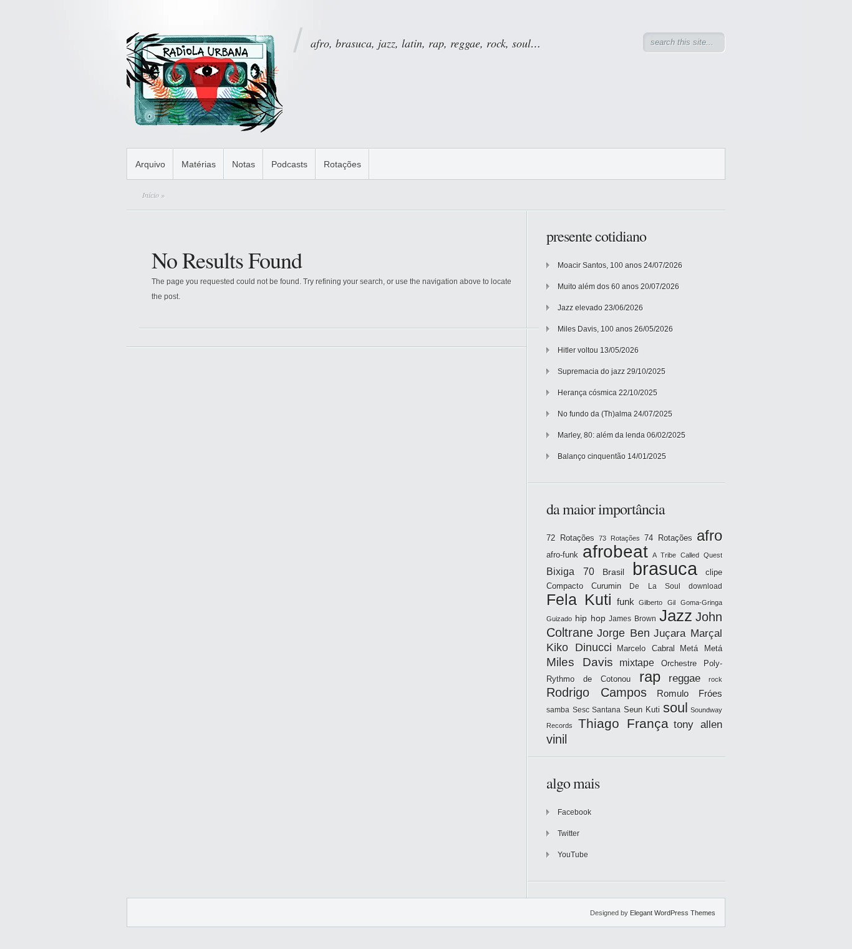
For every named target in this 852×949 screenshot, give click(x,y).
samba (557, 710)
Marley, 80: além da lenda (601, 435)
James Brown (632, 618)
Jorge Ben (623, 633)
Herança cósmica (587, 392)
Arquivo (150, 164)
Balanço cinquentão (592, 456)
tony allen (698, 724)
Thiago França (623, 723)
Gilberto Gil (657, 602)
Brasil (613, 572)
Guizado (559, 618)
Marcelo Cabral (646, 648)
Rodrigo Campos (596, 692)
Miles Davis (579, 662)
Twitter (568, 833)
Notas (243, 164)
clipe (713, 572)
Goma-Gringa (701, 602)
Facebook (574, 812)
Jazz (675, 615)
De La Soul (654, 586)
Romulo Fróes (689, 694)
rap (650, 677)
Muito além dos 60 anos (598, 286)
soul (675, 707)
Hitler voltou (578, 350)
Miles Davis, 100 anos (595, 329)
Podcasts (289, 164)
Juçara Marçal (688, 633)
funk (625, 602)
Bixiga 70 (570, 571)
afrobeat (615, 551)
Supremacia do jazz (591, 371)
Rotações (342, 164)
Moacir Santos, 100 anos (600, 265)
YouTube (573, 854)
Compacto (564, 586)
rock (715, 679)
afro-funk (562, 554)
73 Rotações (619, 538)
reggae (684, 678)
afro (709, 535)
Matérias (199, 164)
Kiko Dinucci (579, 647)
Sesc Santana (597, 710)
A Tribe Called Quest (687, 555)
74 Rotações (668, 538)
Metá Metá (701, 648)
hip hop (590, 618)
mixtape (636, 662)
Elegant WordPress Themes (672, 913)
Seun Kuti (642, 709)
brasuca (664, 568)
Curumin (606, 586)
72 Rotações (570, 538)
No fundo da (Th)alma (595, 414)
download (705, 586)
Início (150, 195)
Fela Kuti (579, 599)
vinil (556, 739)
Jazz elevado (580, 307)
